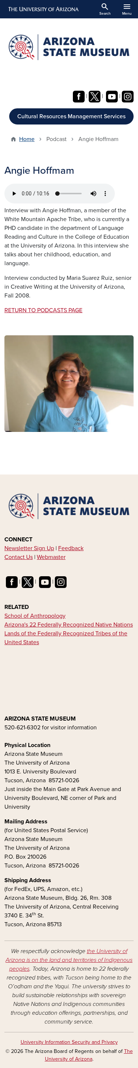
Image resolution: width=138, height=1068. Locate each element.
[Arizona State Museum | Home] (69, 47)
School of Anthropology (35, 616)
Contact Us (18, 557)
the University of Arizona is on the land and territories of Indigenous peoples (69, 960)
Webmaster (51, 557)
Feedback (71, 548)
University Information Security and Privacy (69, 1042)
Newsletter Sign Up (29, 548)
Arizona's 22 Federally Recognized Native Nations (68, 624)
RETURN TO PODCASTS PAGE (43, 310)
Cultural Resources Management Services (71, 116)
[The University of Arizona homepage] (43, 9)
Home (27, 139)
